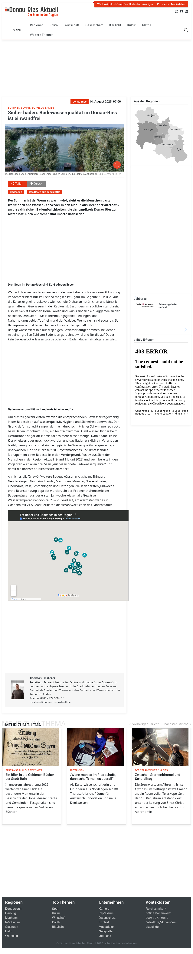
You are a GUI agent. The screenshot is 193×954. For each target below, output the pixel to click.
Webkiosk (102, 4)
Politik (54, 25)
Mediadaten (178, 4)
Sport (55, 908)
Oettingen (11, 926)
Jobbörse (116, 4)
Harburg (10, 913)
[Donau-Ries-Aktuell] (31, 11)
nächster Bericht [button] (176, 724)
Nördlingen (12, 922)
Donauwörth (13, 908)
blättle (146, 25)
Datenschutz (107, 917)
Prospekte (163, 4)
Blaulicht (115, 25)
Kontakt (104, 922)
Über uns (105, 935)
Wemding (11, 935)
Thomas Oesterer (42, 678)
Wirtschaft (71, 25)
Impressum (106, 913)
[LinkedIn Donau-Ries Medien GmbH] (186, 11)
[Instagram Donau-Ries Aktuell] (176, 11)
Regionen (37, 25)
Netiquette (106, 931)
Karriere (104, 908)
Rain (8, 931)
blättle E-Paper (144, 339)
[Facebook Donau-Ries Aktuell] (181, 11)
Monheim (11, 917)
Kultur (131, 25)
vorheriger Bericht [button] (145, 724)
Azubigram (148, 4)
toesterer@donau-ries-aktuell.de (50, 702)
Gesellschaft (94, 25)
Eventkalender (132, 4)
